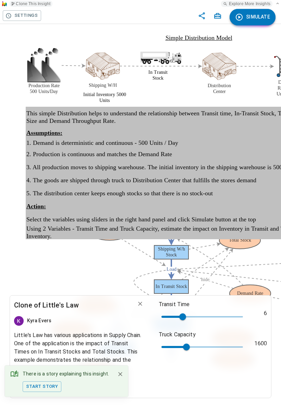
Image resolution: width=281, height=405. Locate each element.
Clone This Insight (33, 3)
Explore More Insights (249, 3)
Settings (26, 15)
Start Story (42, 386)
